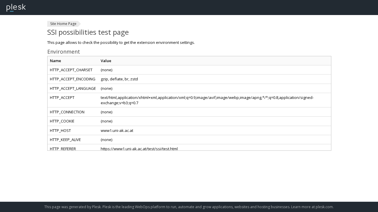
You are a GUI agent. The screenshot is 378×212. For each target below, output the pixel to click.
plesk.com (324, 206)
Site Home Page (63, 23)
